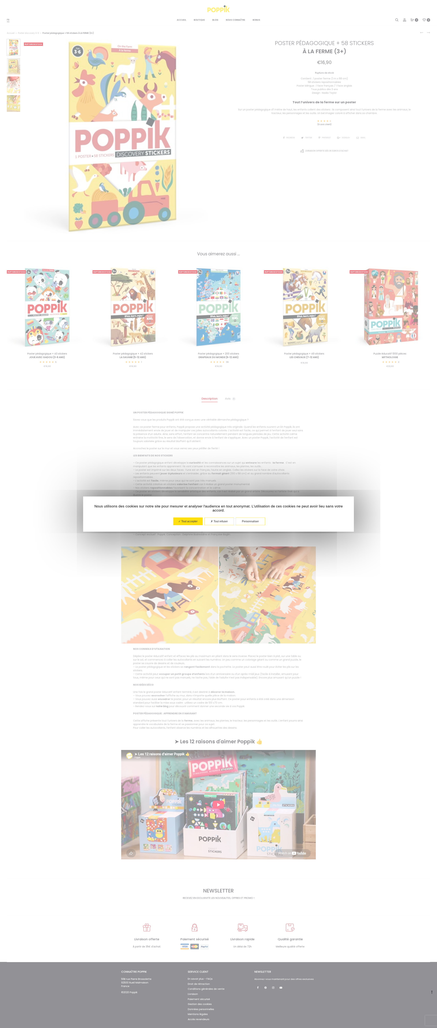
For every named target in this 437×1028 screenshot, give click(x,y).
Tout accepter (189, 521)
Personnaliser (250, 521)
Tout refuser (220, 521)
